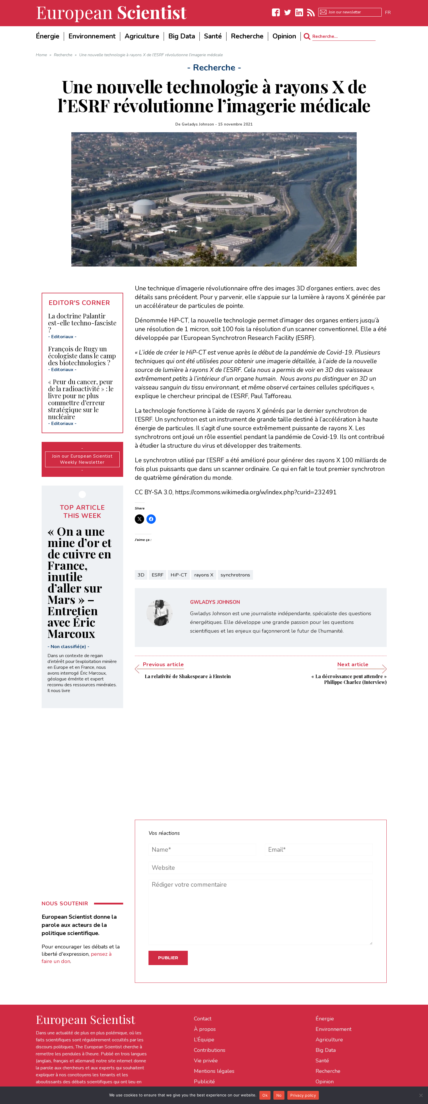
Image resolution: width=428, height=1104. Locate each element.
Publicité (204, 1081)
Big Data (326, 1050)
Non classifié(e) (68, 646)
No (279, 1095)
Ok (265, 1095)
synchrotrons (235, 575)
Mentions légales (214, 1071)
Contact (202, 1018)
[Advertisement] (261, 748)
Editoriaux (62, 337)
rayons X (203, 575)
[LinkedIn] (299, 12)
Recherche (328, 1071)
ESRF (157, 575)
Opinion (325, 1081)
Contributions (209, 1050)
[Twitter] (287, 12)
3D (141, 575)
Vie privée (206, 1060)
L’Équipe (204, 1039)
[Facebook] (276, 12)
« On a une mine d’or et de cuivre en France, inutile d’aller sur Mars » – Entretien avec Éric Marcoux (79, 582)
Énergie (325, 1018)
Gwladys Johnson (198, 124)
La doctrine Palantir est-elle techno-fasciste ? (82, 322)
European (111, 11)
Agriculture (329, 1039)
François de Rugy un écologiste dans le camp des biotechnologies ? (82, 355)
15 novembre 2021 (235, 124)
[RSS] (311, 12)
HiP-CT (179, 575)
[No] (421, 1095)
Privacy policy (303, 1095)
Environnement (333, 1029)
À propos (205, 1029)
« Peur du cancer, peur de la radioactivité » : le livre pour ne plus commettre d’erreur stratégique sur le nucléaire (81, 399)
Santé (322, 1060)
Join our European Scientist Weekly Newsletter (82, 459)
